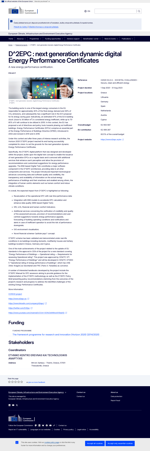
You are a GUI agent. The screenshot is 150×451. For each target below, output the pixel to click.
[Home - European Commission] (24, 10)
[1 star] (9, 381)
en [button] (89, 11)
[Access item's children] (25, 39)
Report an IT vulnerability (17, 429)
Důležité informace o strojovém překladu (43, 27)
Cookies (57, 429)
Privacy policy (68, 429)
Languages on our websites (40, 429)
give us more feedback (36, 382)
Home (11, 39)
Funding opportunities (53, 39)
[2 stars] (11, 381)
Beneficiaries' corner (90, 39)
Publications (126, 39)
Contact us (81, 396)
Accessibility (94, 429)
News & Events (110, 39)
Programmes (34, 39)
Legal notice (81, 429)
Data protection (116, 396)
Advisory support (73, 39)
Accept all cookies (95, 443)
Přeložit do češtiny (20, 27)
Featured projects (21, 45)
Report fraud (115, 400)
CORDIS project (15, 294)
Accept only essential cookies (120, 443)
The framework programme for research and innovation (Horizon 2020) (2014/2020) (56, 334)
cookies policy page (51, 442)
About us (20, 39)
